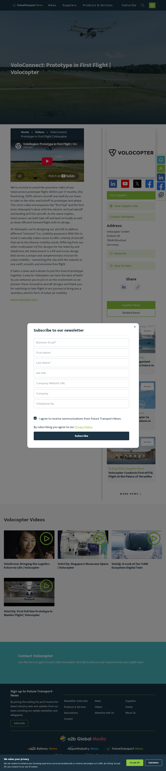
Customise (153, 763)
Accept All (135, 763)
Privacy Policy (83, 427)
